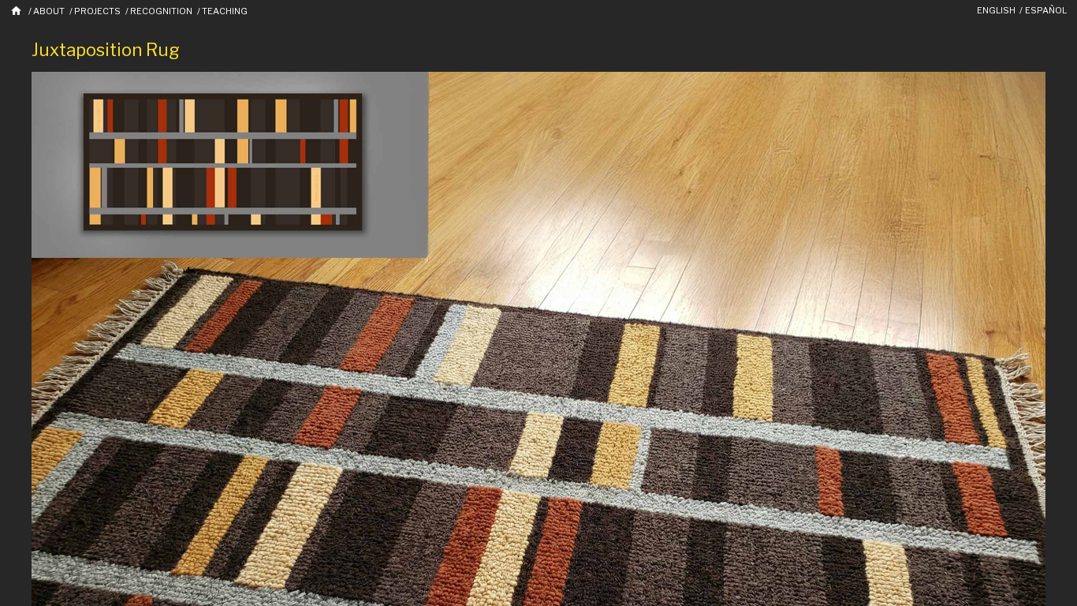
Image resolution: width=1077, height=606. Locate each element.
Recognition (161, 11)
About (49, 11)
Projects (97, 11)
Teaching (225, 11)
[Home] (17, 11)
